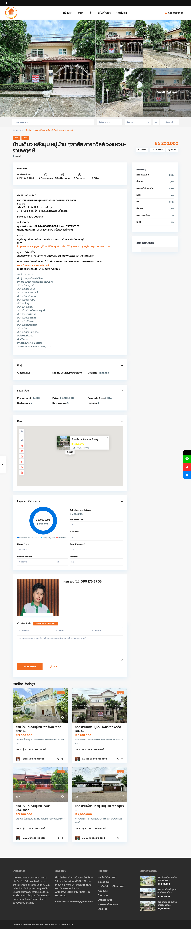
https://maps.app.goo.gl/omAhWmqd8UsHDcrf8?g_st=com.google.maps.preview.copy (63, 246)
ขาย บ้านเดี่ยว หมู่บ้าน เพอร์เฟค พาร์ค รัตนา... (98, 729)
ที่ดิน (138, 195)
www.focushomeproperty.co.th (33, 265)
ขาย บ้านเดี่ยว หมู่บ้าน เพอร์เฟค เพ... (167, 879)
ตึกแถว (139, 181)
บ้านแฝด (140, 208)
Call (54, 666)
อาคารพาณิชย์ (143, 215)
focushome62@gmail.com (78, 901)
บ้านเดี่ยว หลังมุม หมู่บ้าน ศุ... (85, 439)
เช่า (90, 13)
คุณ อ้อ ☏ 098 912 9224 (34, 758)
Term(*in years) (77, 544)
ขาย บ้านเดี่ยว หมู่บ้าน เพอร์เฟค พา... (167, 903)
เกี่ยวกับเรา (104, 13)
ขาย (80, 13)
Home (15, 130)
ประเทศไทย (76, 372)
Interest (74, 556)
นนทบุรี (18, 156)
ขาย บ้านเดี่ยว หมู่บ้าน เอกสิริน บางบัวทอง (34, 808)
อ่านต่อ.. (30, 902)
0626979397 (176, 13)
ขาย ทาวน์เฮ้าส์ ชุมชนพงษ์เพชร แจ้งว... (167, 891)
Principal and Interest (81, 509)
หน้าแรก (67, 13)
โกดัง (138, 221)
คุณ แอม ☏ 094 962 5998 (94, 758)
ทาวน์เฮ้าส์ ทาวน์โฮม (145, 188)
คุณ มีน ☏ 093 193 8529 (34, 838)
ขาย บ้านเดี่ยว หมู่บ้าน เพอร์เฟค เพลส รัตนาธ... (38, 729)
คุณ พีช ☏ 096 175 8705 (82, 581)
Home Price (23, 544)
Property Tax (76, 519)
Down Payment (24, 556)
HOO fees (74, 531)
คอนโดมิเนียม (142, 174)
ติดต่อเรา (121, 13)
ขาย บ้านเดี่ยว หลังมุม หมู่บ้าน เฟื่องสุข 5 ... (99, 808)
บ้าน (21, 130)
